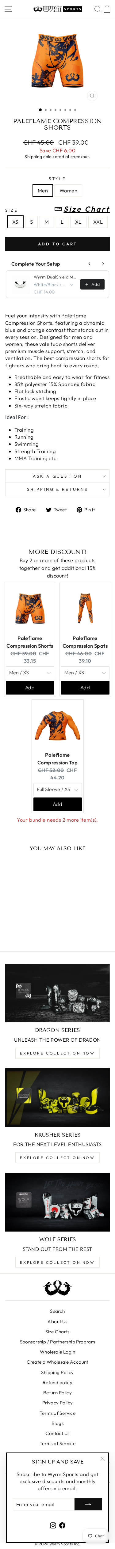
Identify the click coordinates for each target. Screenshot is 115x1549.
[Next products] (103, 263)
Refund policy (57, 1382)
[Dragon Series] (57, 993)
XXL (98, 221)
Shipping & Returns (57, 489)
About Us (57, 1321)
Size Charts (57, 1332)
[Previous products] (89, 263)
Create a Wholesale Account (57, 1362)
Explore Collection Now (57, 1053)
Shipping (33, 156)
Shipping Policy (57, 1372)
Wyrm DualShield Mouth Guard (55, 277)
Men (43, 190)
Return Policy (57, 1393)
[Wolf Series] (57, 1202)
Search (57, 1311)
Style (58, 178)
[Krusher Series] (57, 1097)
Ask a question (57, 476)
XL (78, 221)
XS (15, 221)
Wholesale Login (57, 1352)
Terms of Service (58, 1413)
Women (68, 190)
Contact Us (57, 1433)
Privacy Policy (57, 1403)
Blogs (57, 1423)
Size (57, 209)
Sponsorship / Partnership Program (57, 1342)
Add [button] (30, 687)
